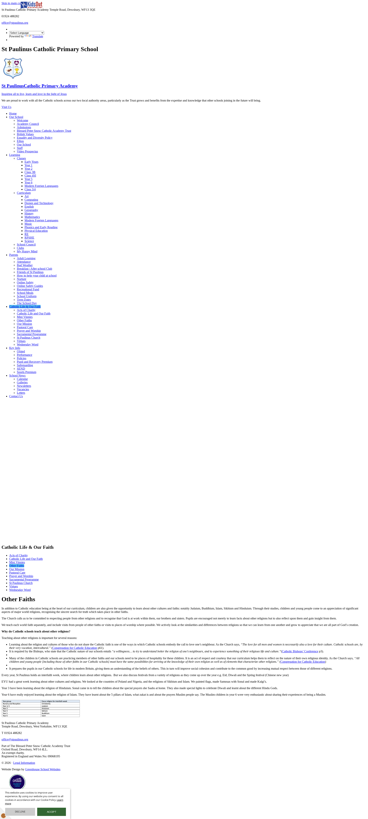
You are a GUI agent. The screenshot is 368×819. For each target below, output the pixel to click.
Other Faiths (24, 320)
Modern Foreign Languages (41, 186)
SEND (21, 368)
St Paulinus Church (28, 337)
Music (28, 223)
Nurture (21, 279)
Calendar (22, 379)
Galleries (22, 382)
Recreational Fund (28, 289)
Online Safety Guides (30, 285)
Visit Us (6, 107)
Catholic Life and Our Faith (33, 313)
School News (17, 375)
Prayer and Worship (29, 330)
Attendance (24, 261)
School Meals (25, 292)
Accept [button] (51, 811)
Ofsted (21, 351)
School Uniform (26, 296)
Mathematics (32, 217)
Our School (16, 117)
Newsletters (24, 385)
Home (13, 113)
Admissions (24, 127)
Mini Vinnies (25, 317)
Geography (31, 210)
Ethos (20, 141)
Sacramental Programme (31, 334)
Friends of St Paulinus (30, 272)
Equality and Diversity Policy (35, 137)
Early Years (31, 161)
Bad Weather (25, 265)
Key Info (14, 348)
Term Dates (24, 299)
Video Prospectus (27, 151)
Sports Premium (26, 372)
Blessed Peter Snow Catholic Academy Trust (44, 130)
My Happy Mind (27, 251)
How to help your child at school (37, 275)
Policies (21, 358)
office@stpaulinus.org (15, 22)
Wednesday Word (27, 344)
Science (29, 241)
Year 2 (28, 168)
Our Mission (24, 323)
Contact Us (16, 396)
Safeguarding (25, 365)
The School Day (27, 303)
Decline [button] (20, 811)
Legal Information (24, 762)
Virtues (21, 341)
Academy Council (28, 123)
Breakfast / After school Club (34, 268)
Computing (31, 199)
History (29, 213)
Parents (13, 254)
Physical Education (36, 230)
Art (27, 196)
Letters (21, 392)
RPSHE (29, 237)
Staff (20, 148)
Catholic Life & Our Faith (25, 306)
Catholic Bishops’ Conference (300, 651)
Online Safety (25, 282)
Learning (14, 154)
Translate (37, 36)
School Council (26, 244)
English (29, 206)
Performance (24, 354)
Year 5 (28, 179)
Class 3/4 (30, 189)
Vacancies (23, 389)
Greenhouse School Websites (42, 769)
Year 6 (28, 182)
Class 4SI (30, 175)
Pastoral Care (25, 327)
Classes (21, 158)
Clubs (20, 248)
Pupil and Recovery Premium (35, 361)
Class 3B (30, 172)
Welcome (22, 120)
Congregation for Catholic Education (74, 647)
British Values (25, 134)
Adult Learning (26, 258)
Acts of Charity (26, 310)
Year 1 (28, 165)
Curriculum (24, 192)
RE (27, 234)
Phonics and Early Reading (41, 227)
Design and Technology (39, 203)
